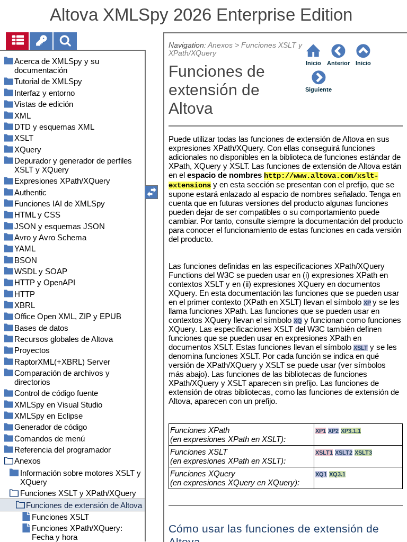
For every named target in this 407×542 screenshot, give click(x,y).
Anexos (220, 45)
